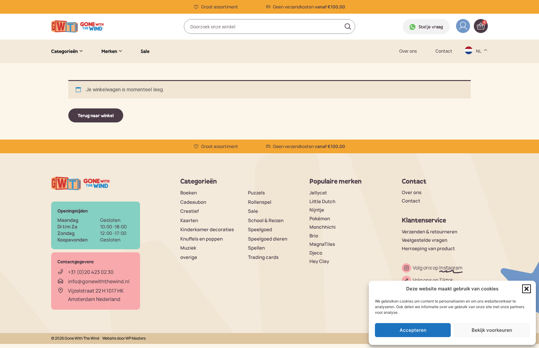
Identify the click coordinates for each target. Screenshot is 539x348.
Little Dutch (322, 201)
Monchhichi (322, 227)
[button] (526, 289)
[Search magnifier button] (347, 26)
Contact (443, 51)
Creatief (189, 211)
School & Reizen (266, 220)
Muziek (188, 248)
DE (479, 59)
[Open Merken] (120, 51)
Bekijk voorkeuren (492, 330)
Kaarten (189, 220)
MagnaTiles (322, 244)
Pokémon (319, 218)
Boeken (188, 192)
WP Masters (135, 338)
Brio (313, 235)
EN (479, 71)
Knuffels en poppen (201, 239)
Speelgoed (260, 229)
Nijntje (316, 210)
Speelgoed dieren (267, 239)
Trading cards (263, 257)
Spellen (256, 248)
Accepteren (413, 330)
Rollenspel (259, 202)
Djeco (315, 253)
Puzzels (256, 192)
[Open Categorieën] (81, 51)
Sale (253, 211)
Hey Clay (319, 261)
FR (479, 96)
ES (479, 84)
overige (188, 257)
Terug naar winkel (96, 115)
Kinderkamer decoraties (207, 229)
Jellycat (318, 192)
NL (479, 120)
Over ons (408, 51)
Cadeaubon (193, 202)
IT (478, 108)
